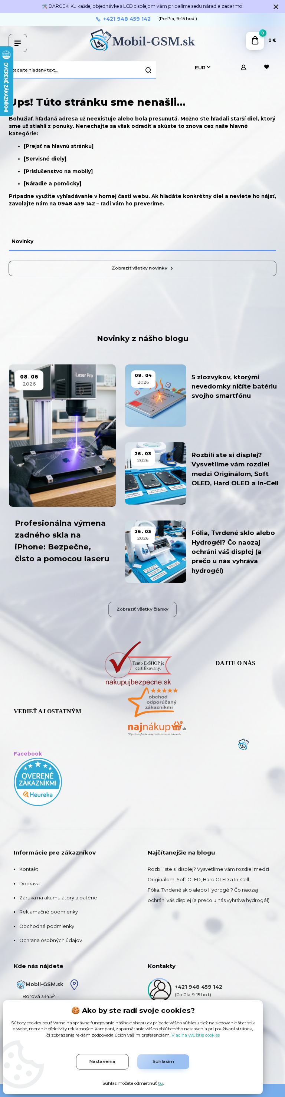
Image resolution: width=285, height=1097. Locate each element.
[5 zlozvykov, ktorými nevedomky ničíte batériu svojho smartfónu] (155, 395)
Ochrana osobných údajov (50, 940)
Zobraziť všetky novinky (139, 268)
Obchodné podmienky (46, 926)
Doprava (29, 883)
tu (160, 1083)
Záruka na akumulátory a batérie (58, 898)
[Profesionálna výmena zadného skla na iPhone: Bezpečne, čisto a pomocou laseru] (62, 435)
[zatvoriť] (276, 7)
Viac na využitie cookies (195, 1035)
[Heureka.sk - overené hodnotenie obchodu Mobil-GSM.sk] (38, 781)
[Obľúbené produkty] (266, 67)
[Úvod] (142, 41)
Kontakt (28, 869)
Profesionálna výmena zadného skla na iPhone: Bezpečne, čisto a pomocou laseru (62, 541)
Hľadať (148, 70)
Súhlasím (163, 1061)
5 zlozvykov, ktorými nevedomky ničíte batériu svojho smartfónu (234, 386)
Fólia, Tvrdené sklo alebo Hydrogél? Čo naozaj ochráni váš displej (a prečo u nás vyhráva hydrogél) (233, 551)
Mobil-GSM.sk (44, 984)
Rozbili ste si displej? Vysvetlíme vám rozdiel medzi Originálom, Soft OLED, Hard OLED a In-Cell (235, 469)
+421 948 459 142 (127, 19)
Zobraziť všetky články (142, 609)
